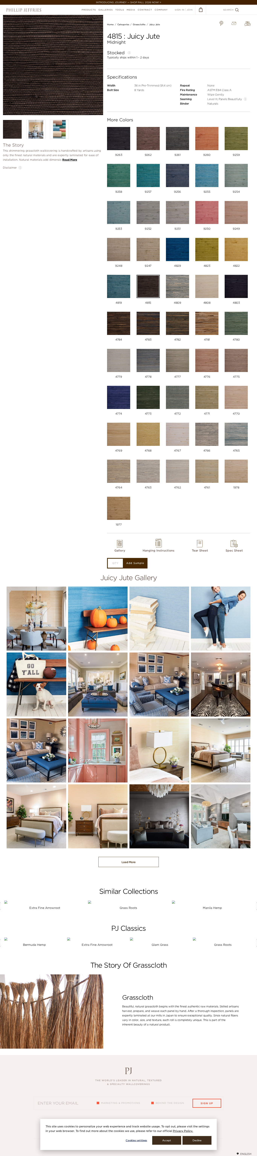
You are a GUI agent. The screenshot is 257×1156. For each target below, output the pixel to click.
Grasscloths (139, 24)
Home (110, 24)
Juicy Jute (154, 24)
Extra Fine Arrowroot (44, 908)
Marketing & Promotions (120, 1103)
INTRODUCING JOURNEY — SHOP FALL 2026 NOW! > (128, 2)
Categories (123, 24)
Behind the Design (170, 1103)
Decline (197, 1140)
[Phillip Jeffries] (24, 10)
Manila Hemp (212, 908)
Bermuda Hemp (34, 945)
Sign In (179, 9)
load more (129, 862)
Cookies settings (136, 1140)
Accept (166, 1140)
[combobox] (243, 1153)
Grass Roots (128, 908)
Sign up (207, 1103)
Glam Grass (160, 945)
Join (190, 9)
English (245, 1154)
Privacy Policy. (183, 1130)
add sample (135, 563)
